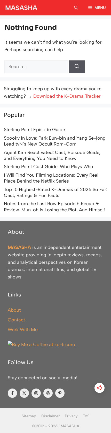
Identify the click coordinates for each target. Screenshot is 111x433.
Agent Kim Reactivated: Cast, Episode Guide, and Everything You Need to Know (52, 155)
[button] (76, 7)
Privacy (71, 416)
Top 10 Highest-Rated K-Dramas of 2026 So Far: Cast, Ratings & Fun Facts (55, 192)
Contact (16, 320)
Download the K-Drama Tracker (66, 96)
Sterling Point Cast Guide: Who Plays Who (48, 166)
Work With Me (23, 329)
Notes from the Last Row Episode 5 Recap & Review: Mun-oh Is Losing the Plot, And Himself (54, 206)
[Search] (77, 66)
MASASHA (21, 8)
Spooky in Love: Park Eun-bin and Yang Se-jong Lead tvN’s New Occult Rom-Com (55, 141)
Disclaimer (50, 416)
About (14, 310)
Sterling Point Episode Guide (34, 129)
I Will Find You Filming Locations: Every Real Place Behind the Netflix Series (51, 178)
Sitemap (29, 416)
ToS (86, 416)
